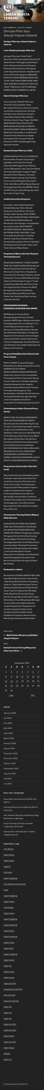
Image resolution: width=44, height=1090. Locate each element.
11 (22, 676)
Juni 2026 (8, 723)
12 (28, 676)
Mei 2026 (8, 728)
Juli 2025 (7, 779)
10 (17, 676)
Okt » (33, 695)
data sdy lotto (9, 995)
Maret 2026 (9, 738)
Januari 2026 (9, 748)
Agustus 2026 (10, 713)
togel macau (9, 931)
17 (17, 681)
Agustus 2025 (10, 774)
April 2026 (8, 733)
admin (29, 27)
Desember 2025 (11, 753)
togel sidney (9, 1036)
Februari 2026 (10, 743)
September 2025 (11, 768)
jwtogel (7, 1053)
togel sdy (8, 1007)
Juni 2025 (8, 784)
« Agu (11, 695)
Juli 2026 (7, 718)
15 (6, 681)
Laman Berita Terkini (17, 16)
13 (33, 676)
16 (12, 681)
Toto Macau (9, 849)
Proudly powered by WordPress (16, 1084)
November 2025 (11, 758)
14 (38, 676)
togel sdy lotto (10, 1042)
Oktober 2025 (10, 763)
